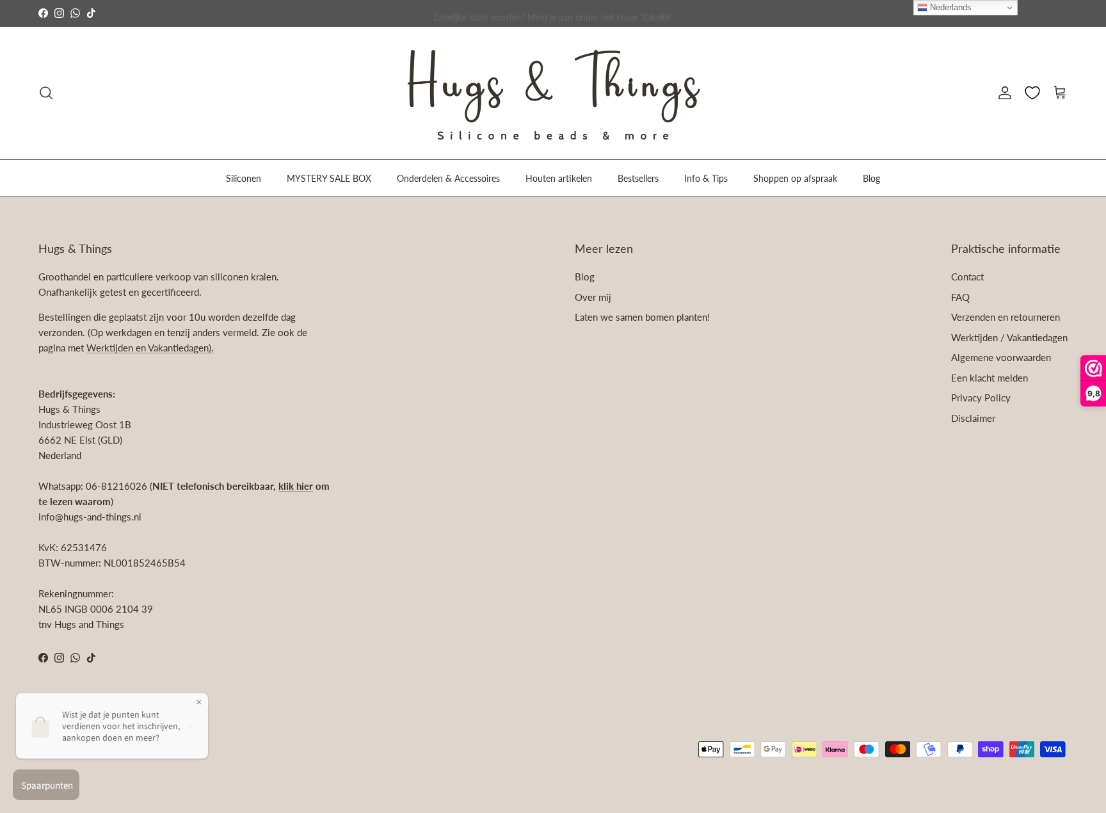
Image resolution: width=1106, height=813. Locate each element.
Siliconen (243, 177)
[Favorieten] (1032, 93)
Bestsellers (638, 177)
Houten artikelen (558, 177)
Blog (871, 177)
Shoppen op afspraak (795, 177)
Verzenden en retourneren (1005, 317)
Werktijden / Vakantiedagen (1009, 337)
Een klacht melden (989, 377)
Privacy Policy (981, 397)
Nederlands (949, 7)
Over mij (593, 297)
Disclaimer (973, 418)
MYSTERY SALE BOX (329, 177)
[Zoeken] (46, 93)
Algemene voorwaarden (1001, 357)
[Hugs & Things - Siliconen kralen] (553, 93)
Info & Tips (706, 177)
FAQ (960, 297)
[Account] (1002, 93)
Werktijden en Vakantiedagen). (150, 347)
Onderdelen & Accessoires (448, 177)
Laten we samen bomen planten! (642, 317)
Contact (967, 276)
